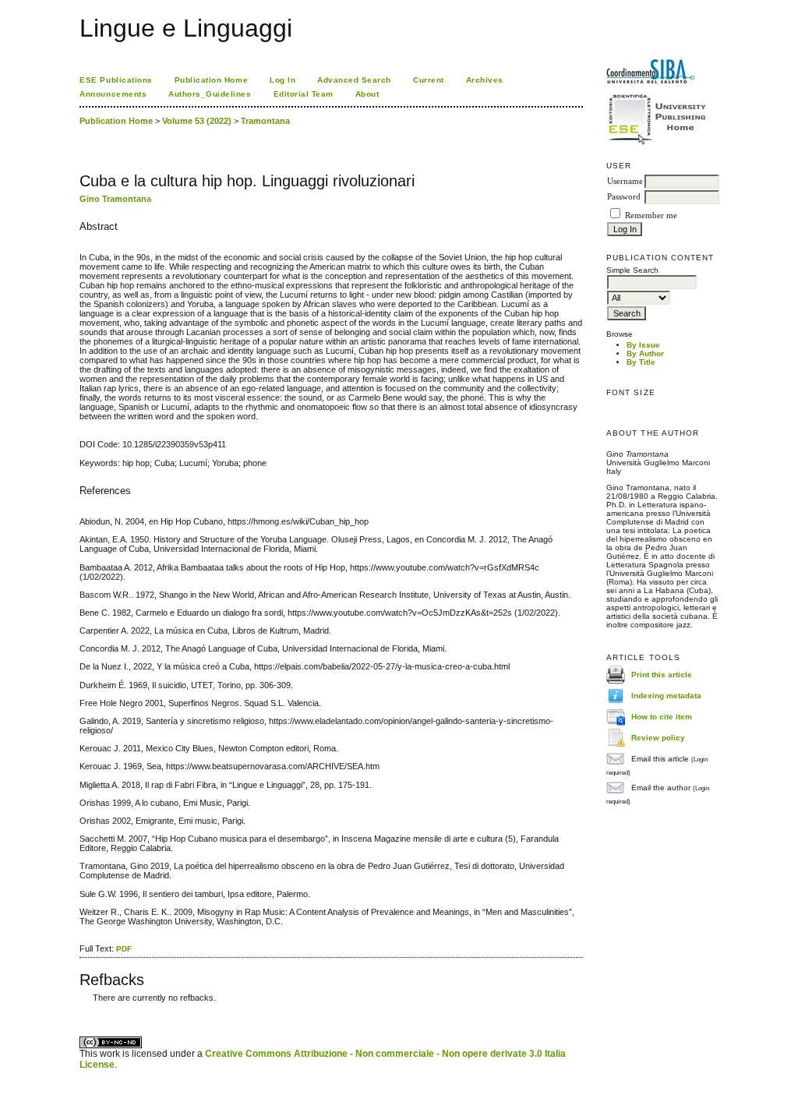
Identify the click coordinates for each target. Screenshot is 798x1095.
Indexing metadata (666, 695)
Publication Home (211, 80)
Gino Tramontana (115, 198)
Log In (282, 80)
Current (428, 80)
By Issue (643, 345)
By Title (641, 362)
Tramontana (265, 120)
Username (625, 181)
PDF (124, 949)
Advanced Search (354, 80)
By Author (645, 353)
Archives (484, 80)
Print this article (661, 674)
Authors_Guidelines (209, 94)
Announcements (113, 94)
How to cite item (661, 716)
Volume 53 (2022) (196, 120)
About (367, 94)
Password (624, 197)
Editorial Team (304, 94)
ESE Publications (115, 80)
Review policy (658, 737)
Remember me (651, 215)
